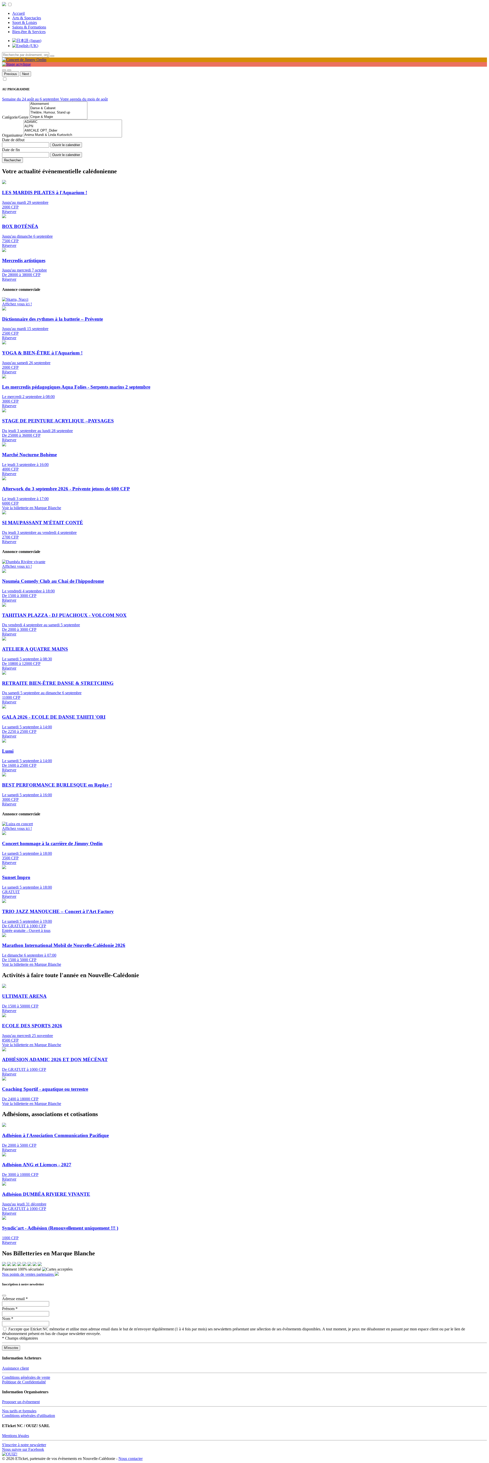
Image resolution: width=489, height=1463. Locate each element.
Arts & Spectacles (26, 18)
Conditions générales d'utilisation (28, 1415)
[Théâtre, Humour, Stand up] (58, 112)
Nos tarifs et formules (19, 1411)
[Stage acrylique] (16, 64)
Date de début (13, 140)
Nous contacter (130, 1458)
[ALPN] (73, 126)
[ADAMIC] (73, 122)
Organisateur (12, 135)
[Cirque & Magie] (58, 117)
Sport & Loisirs (24, 22)
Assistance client (15, 1368)
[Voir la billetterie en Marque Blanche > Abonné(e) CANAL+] (24, 1264)
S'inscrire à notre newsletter (24, 1445)
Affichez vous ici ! (17, 304)
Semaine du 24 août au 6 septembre (31, 99)
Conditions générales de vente (26, 1377)
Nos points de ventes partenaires (28, 1274)
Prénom (10, 1308)
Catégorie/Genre (15, 117)
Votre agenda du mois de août (84, 99)
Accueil (18, 13)
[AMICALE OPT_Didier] (73, 131)
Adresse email (15, 1299)
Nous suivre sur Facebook (23, 1449)
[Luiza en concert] (17, 824)
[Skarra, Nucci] (15, 299)
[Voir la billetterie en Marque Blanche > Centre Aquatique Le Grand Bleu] (30, 1264)
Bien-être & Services (29, 32)
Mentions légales (15, 1435)
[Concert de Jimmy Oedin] (24, 60)
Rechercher (12, 160)
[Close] (4, 1295)
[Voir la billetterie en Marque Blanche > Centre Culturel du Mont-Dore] (40, 1264)
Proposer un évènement (21, 1402)
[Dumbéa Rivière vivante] (23, 562)
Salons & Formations (29, 27)
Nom (7, 1318)
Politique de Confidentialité (24, 1382)
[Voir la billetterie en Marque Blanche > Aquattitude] (4, 1264)
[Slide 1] (4, 70)
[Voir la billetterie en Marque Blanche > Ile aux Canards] (9, 1264)
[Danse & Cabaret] (58, 108)
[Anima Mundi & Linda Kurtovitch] (73, 135)
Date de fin (11, 150)
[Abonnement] (58, 104)
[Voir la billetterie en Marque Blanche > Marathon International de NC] (19, 1264)
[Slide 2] (9, 70)
